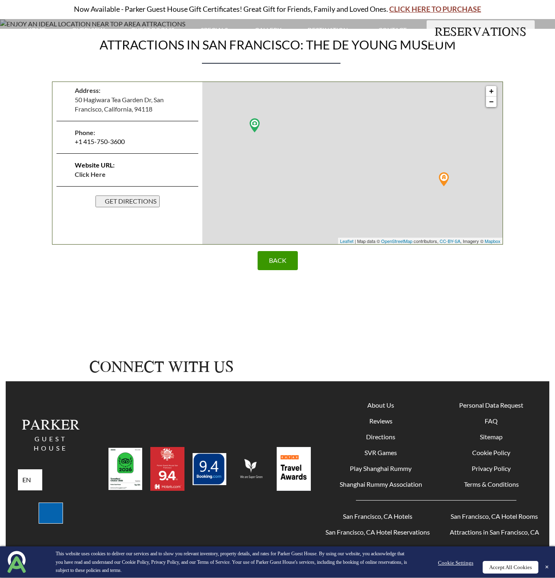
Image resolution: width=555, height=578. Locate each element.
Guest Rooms (152, 30)
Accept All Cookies (510, 567)
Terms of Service (213, 562)
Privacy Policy (491, 468)
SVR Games (380, 452)
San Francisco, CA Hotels (377, 516)
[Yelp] (410, 366)
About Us (380, 405)
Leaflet (346, 241)
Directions (380, 436)
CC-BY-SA (450, 241)
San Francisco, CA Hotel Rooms (494, 516)
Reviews (380, 421)
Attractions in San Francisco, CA (494, 532)
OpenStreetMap (396, 241)
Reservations (481, 31)
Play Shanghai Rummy (381, 468)
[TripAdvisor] (438, 366)
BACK (277, 260)
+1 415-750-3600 (100, 141)
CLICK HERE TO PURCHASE (435, 8)
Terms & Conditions (491, 484)
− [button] (491, 101)
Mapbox (493, 241)
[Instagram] (380, 366)
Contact (392, 30)
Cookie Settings (455, 563)
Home (36, 30)
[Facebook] (351, 366)
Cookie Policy (491, 452)
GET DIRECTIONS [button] (130, 201)
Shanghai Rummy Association (381, 484)
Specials (214, 30)
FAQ (491, 421)
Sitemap (491, 436)
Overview (88, 30)
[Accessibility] (51, 513)
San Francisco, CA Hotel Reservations (377, 532)
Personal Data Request (491, 405)
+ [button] (491, 91)
